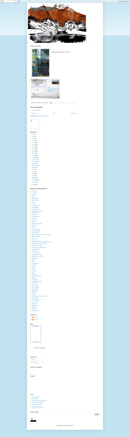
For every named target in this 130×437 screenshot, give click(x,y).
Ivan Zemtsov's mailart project (39, 247)
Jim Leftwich (35, 250)
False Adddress (35, 216)
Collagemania (35, 207)
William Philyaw (35, 310)
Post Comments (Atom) (42, 116)
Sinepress (34, 292)
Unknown (36, 317)
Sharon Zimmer (35, 287)
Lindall (33, 267)
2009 (33, 149)
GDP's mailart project (37, 223)
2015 (33, 136)
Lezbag (33, 265)
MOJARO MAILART (36, 276)
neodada (34, 278)
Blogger (71, 425)
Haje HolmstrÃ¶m (36, 231)
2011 (33, 145)
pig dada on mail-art (36, 406)
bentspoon (34, 194)
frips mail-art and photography (39, 400)
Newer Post (34, 113)
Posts (34, 359)
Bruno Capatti (35, 200)
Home (53, 113)
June (33, 171)
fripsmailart (43, 9)
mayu (33, 272)
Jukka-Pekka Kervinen (37, 256)
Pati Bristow (34, 280)
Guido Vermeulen (36, 229)
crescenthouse (35, 398)
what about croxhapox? (37, 407)
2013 (33, 140)
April (33, 175)
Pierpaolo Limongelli (37, 281)
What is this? (35, 341)
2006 (33, 155)
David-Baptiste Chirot (37, 211)
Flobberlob (34, 220)
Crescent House (36, 209)
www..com (35, 326)
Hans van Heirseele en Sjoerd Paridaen (41, 234)
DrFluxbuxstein (35, 212)
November (34, 161)
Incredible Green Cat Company (39, 243)
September (34, 165)
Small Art (34, 294)
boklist (33, 196)
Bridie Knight (35, 198)
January (34, 182)
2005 (33, 157)
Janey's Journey (36, 249)
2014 (33, 138)
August (33, 167)
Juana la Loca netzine (37, 254)
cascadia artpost (36, 205)
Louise (33, 269)
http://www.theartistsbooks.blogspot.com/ (41, 241)
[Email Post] (51, 102)
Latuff (33, 261)
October (34, 163)
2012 (33, 142)
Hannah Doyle (35, 232)
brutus (33, 202)
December (34, 159)
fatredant (34, 218)
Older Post (73, 113)
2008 (33, 151)
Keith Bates (34, 258)
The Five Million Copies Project (39, 296)
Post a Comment (37, 110)
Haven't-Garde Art (36, 236)
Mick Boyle (34, 274)
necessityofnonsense (37, 404)
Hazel (33, 238)
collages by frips (36, 397)
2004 (33, 184)
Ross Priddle (35, 285)
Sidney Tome (35, 290)
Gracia (33, 227)
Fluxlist (33, 222)
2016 (33, 134)
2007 (33, 153)
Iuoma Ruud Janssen (37, 245)
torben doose (35, 298)
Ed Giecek (34, 214)
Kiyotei (33, 260)
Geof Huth (34, 225)
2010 (33, 147)
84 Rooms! (34, 191)
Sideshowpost (35, 289)
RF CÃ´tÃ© (34, 283)
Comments (35, 362)
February (34, 180)
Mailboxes (34, 270)
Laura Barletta (35, 263)
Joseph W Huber (36, 252)
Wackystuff (34, 303)
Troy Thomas (35, 301)
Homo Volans (35, 240)
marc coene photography (38, 402)
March (33, 177)
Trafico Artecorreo (36, 299)
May (33, 173)
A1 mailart (34, 193)
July (33, 169)
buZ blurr (34, 203)
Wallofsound (35, 305)
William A (34, 307)
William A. (34, 308)
